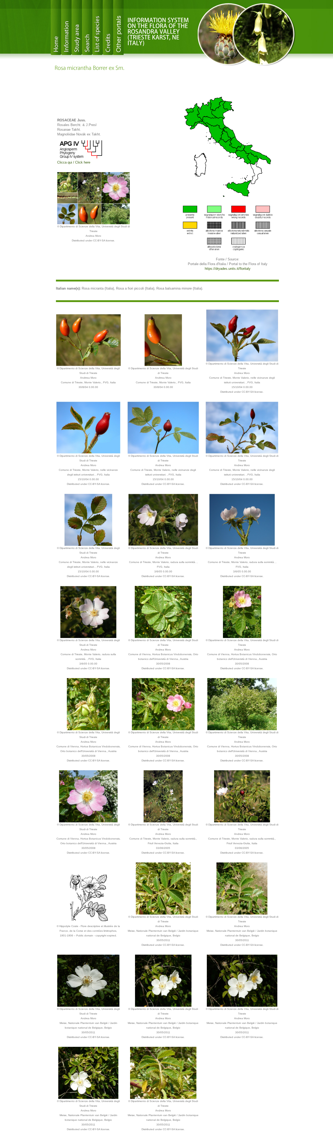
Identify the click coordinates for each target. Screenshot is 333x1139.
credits (108, 27)
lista (97, 27)
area (77, 27)
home (56, 27)
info (66, 27)
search (87, 27)
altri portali (118, 27)
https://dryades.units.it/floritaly (228, 269)
